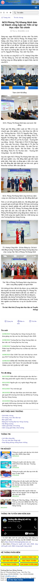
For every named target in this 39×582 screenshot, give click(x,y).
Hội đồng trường (7, 424)
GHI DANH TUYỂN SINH (29, 564)
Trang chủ (6, 17)
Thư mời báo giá (16, 389)
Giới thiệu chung (7, 415)
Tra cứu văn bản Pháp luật (11, 440)
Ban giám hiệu (7, 419)
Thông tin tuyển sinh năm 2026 (22, 544)
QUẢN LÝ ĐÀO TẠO (29, 557)
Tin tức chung (18, 17)
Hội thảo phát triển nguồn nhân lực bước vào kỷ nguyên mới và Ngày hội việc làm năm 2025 (25, 492)
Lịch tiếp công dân (8, 438)
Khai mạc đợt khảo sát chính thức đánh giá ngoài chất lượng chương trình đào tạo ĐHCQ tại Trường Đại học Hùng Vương (20, 403)
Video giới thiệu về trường (11, 426)
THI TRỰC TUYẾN (9, 564)
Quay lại (10, 321)
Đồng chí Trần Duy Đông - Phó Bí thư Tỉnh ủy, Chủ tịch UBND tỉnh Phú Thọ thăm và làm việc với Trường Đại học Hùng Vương (25, 503)
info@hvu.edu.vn (11, 576)
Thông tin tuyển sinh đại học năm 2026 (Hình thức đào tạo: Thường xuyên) (23, 464)
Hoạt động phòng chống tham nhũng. (15, 442)
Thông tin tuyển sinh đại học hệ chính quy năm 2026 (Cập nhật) (25, 453)
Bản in (22, 321)
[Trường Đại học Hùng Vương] (19, 4)
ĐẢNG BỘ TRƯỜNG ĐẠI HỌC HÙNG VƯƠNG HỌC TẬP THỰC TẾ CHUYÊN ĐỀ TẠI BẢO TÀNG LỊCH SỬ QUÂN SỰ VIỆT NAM (20, 363)
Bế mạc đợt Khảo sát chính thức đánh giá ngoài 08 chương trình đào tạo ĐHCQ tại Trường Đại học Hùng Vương (20, 395)
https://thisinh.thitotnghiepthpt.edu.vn (17, 542)
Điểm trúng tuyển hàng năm (21, 546)
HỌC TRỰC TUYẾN (29, 561)
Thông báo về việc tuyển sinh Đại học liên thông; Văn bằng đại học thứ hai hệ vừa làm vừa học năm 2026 (25, 483)
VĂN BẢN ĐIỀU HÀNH (10, 557)
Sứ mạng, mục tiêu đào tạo (11, 417)
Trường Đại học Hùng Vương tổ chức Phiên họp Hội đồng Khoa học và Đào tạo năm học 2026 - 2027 (19, 348)
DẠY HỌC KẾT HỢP (10, 561)
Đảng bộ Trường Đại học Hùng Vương (15, 422)
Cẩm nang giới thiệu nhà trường (13, 428)
